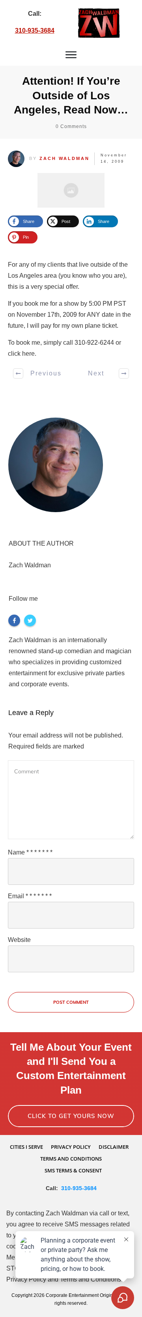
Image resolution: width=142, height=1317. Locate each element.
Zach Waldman (64, 158)
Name (30, 852)
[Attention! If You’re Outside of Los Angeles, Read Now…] (71, 190)
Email (30, 896)
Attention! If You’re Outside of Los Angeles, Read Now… (71, 95)
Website (19, 939)
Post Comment (71, 1002)
